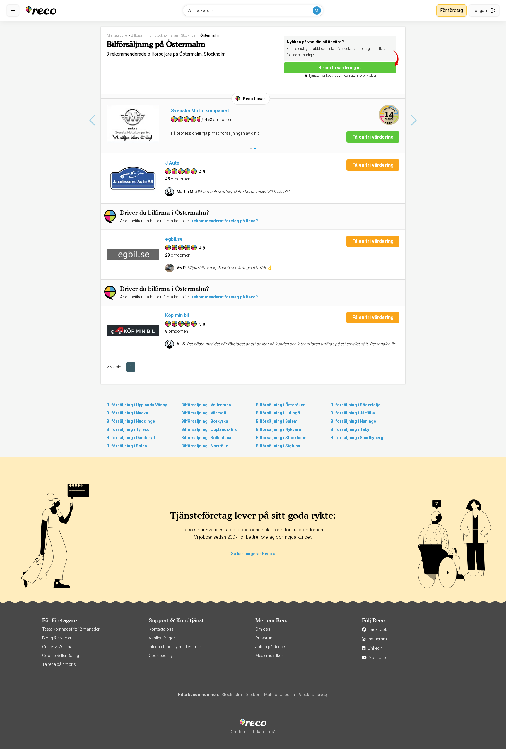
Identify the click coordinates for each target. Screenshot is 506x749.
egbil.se (174, 239)
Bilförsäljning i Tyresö (128, 429)
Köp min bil (177, 315)
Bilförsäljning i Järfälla (353, 413)
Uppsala (287, 694)
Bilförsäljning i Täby (350, 429)
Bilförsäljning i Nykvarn (278, 429)
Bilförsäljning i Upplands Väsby (137, 404)
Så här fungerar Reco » (253, 553)
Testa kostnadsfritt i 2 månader (71, 629)
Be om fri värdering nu (340, 67)
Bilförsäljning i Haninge (353, 421)
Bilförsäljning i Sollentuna (206, 437)
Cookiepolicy (161, 655)
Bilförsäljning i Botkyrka (204, 421)
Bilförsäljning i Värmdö (203, 413)
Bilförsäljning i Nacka (127, 413)
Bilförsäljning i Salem (277, 421)
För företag (451, 10)
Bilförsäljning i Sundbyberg (357, 437)
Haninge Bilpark (188, 110)
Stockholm (231, 694)
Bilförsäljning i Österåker (280, 404)
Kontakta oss (161, 629)
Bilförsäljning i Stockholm (281, 437)
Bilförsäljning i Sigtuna (278, 445)
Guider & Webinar (58, 646)
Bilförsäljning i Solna (127, 445)
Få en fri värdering (373, 137)
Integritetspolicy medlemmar (175, 646)
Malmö (270, 694)
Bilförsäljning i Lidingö (278, 413)
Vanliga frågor (162, 638)
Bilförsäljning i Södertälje (355, 404)
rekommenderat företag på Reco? (225, 221)
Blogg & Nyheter (56, 638)
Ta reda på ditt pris (59, 664)
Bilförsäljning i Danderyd (131, 437)
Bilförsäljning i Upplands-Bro (209, 429)
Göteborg (253, 694)
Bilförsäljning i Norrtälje (204, 445)
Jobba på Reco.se (271, 646)
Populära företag (313, 694)
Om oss (262, 629)
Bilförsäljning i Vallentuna (206, 404)
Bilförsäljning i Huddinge (131, 421)
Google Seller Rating (60, 655)
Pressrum (264, 638)
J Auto (172, 163)
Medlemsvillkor (269, 655)
